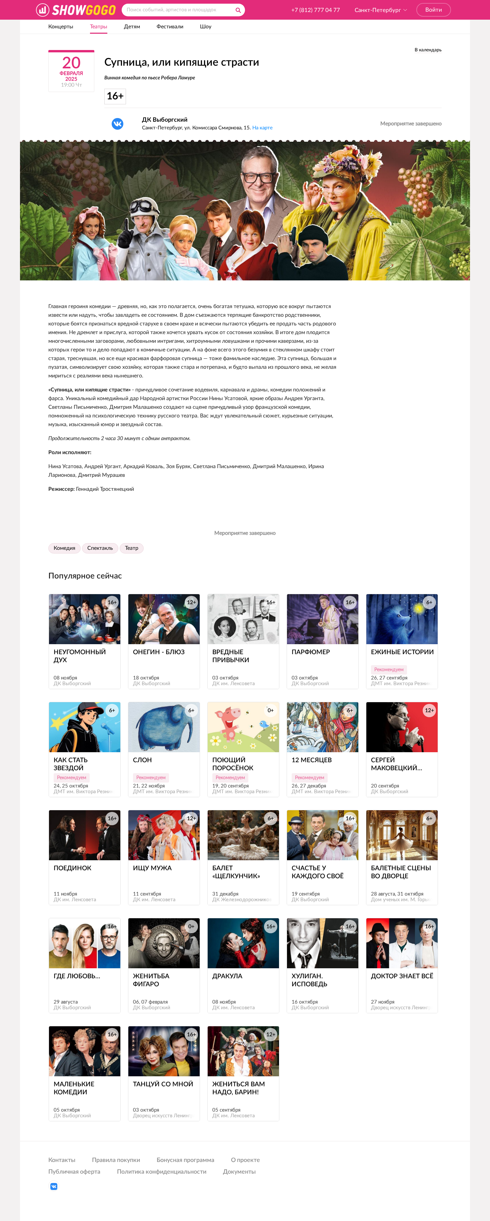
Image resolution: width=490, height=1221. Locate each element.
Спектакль (100, 548)
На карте (262, 127)
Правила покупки (116, 1160)
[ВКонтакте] (117, 124)
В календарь (428, 50)
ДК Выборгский (165, 120)
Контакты (61, 1160)
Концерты (60, 26)
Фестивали (170, 26)
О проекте (245, 1160)
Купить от (81, 632)
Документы (239, 1172)
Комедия (64, 548)
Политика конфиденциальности (161, 1172)
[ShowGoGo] (76, 10)
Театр (131, 548)
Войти (433, 10)
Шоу (205, 26)
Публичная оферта (74, 1172)
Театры (98, 26)
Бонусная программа (185, 1160)
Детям (132, 26)
